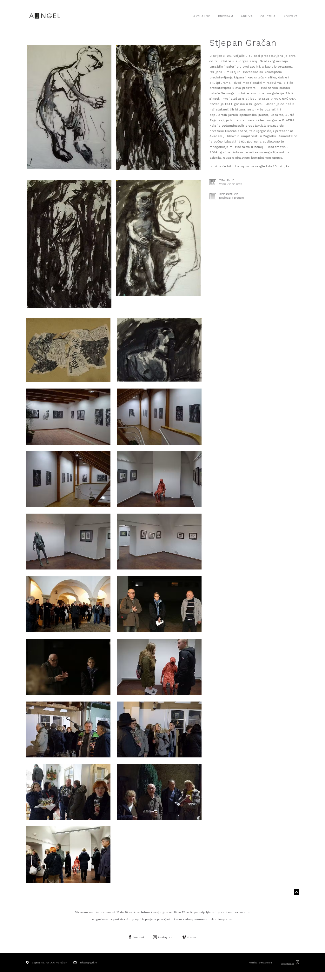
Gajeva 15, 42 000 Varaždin (49, 962)
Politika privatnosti (260, 962)
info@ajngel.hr (88, 962)
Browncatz (288, 963)
